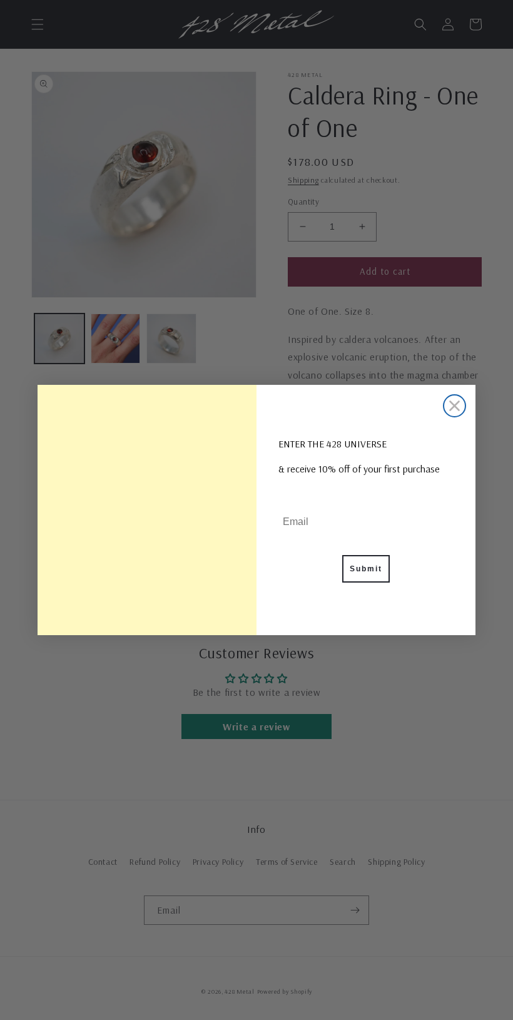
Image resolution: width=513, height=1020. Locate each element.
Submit (366, 568)
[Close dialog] (454, 406)
